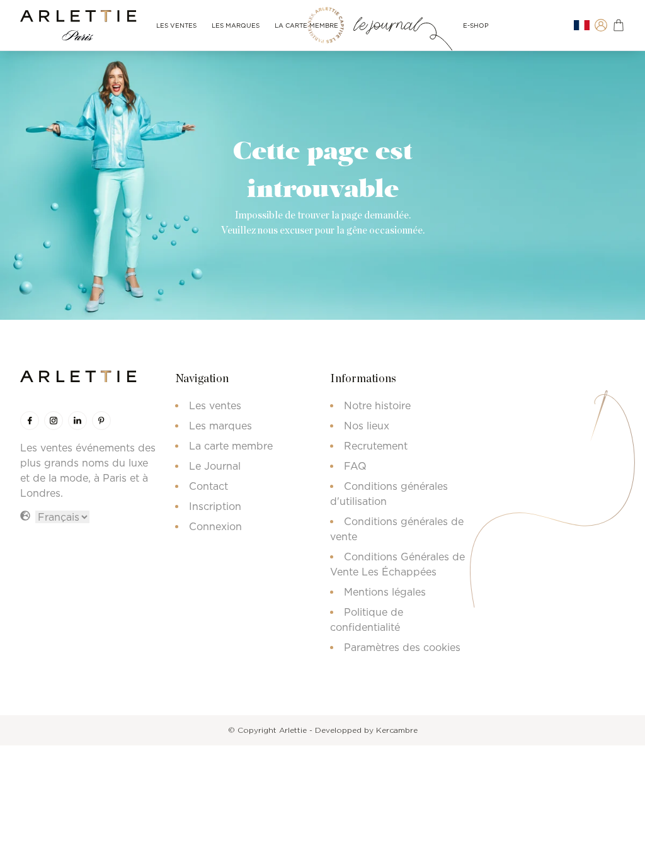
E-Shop (476, 25)
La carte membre (306, 25)
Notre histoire (377, 405)
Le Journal (215, 466)
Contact (208, 486)
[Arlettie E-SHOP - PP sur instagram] (54, 421)
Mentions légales (385, 591)
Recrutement (376, 445)
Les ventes (176, 25)
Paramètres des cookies (402, 647)
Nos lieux (366, 425)
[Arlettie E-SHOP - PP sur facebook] (30, 421)
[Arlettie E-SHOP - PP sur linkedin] (77, 421)
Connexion (215, 526)
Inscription (215, 506)
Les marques (236, 25)
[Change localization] (582, 25)
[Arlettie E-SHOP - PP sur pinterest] (101, 421)
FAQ (355, 466)
